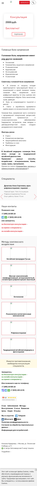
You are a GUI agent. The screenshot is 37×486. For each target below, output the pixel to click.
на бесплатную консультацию (14, 374)
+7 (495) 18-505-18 (9, 214)
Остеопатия (18, 297)
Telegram (21, 416)
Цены (4, 411)
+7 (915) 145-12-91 (14, 217)
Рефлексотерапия (18, 333)
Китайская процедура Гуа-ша (18, 259)
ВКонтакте (9, 419)
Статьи (17, 408)
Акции (10, 411)
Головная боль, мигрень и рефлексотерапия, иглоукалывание (18, 167)
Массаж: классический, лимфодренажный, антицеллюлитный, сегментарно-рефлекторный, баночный (18, 278)
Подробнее (6, 451)
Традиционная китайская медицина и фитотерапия (18, 351)
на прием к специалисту (11, 379)
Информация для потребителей (15, 430)
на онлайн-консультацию (12, 377)
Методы (22, 406)
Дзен (19, 419)
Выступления (7, 408)
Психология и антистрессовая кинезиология (18, 315)
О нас (4, 406)
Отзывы (17, 411)
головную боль (29, 151)
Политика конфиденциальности (15, 422)
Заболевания (12, 406)
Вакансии (25, 408)
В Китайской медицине (11, 151)
